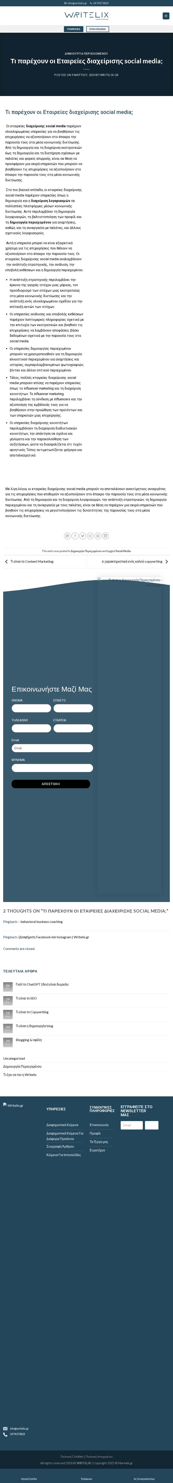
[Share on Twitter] (82, 535)
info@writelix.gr (19, 1428)
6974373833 (17, 1434)
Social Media (123, 551)
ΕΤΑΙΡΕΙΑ (59, 720)
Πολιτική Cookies (72, 1456)
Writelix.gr (109, 75)
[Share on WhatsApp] (67, 535)
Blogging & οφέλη (29, 1040)
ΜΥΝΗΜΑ (18, 760)
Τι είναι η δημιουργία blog (34, 1026)
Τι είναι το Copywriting (32, 1012)
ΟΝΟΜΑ (17, 700)
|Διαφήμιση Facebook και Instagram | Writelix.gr (54, 937)
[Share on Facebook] (75, 535)
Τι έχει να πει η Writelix (19, 1075)
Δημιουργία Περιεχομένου (86, 53)
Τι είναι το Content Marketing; (32, 561)
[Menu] (166, 15)
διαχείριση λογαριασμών (81, 500)
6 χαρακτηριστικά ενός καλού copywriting (132, 561)
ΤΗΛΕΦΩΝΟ (20, 720)
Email (16, 740)
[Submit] (151, 1125)
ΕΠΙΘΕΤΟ (59, 700)
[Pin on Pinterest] (98, 535)
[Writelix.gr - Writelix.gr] (86, 16)
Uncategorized (14, 1058)
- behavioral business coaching (41, 922)
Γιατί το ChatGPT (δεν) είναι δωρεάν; (42, 984)
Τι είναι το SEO (26, 998)
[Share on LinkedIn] (105, 535)
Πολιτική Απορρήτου (99, 1456)
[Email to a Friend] (90, 535)
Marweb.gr (125, 1463)
